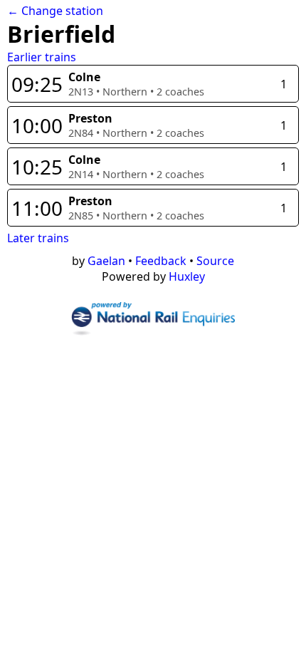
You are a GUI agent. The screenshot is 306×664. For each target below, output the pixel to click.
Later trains (38, 238)
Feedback (160, 261)
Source (215, 261)
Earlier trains (41, 57)
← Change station (55, 11)
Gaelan (106, 261)
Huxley (187, 276)
